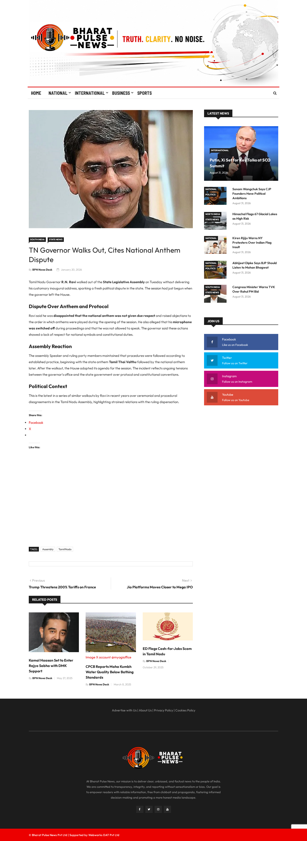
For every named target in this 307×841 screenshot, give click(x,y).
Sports (144, 93)
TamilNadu (64, 549)
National (58, 93)
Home (36, 93)
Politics (210, 194)
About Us (145, 710)
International (90, 93)
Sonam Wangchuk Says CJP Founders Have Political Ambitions (251, 193)
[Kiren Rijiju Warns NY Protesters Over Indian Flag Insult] (216, 245)
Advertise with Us (124, 710)
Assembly (47, 549)
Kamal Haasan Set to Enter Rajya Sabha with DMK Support (51, 665)
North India (212, 214)
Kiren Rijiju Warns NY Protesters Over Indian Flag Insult (251, 242)
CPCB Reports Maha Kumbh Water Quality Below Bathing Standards (109, 672)
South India (37, 239)
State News (55, 239)
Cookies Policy (185, 710)
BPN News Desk (42, 269)
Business (121, 93)
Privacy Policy (163, 710)
